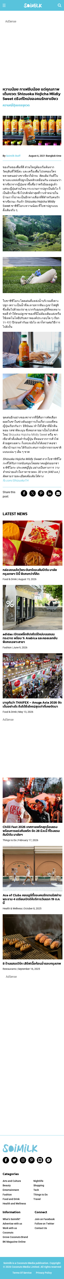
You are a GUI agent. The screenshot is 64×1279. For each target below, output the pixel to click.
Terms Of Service (22, 1272)
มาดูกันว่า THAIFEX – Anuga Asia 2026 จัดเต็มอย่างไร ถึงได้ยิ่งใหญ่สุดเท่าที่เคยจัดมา (32, 704)
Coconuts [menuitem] (8, 1232)
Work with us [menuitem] (10, 1228)
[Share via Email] (58, 493)
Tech (36, 1189)
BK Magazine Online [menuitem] (14, 1241)
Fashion (7, 1194)
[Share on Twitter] (32, 493)
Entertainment (11, 1189)
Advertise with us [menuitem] (12, 1223)
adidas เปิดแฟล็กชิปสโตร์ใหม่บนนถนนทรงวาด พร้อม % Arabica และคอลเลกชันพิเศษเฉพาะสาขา (30, 638)
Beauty (7, 1185)
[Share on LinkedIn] (49, 493)
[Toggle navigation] (4, 5)
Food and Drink (11, 1199)
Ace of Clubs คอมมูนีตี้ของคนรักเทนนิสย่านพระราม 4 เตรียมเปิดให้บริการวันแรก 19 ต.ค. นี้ (32, 899)
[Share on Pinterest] (41, 493)
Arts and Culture (12, 1181)
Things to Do (40, 1194)
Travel (37, 1199)
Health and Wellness (14, 1203)
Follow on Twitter (44, 1223)
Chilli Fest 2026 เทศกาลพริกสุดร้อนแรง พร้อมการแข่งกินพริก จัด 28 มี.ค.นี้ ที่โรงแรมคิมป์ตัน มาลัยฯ (31, 830)
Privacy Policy (44, 1272)
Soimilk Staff (13, 155)
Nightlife (38, 1181)
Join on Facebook (45, 1219)
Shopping (38, 1185)
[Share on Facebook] (24, 493)
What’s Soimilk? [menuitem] (11, 1219)
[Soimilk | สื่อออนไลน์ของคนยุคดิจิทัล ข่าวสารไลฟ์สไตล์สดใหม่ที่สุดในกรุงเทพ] (33, 5)
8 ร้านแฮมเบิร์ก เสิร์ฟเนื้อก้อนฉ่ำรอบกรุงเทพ (32, 963)
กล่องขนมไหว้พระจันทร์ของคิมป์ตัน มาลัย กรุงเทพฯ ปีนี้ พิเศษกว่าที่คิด (30, 571)
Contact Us (41, 1228)
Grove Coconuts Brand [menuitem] (15, 1237)
